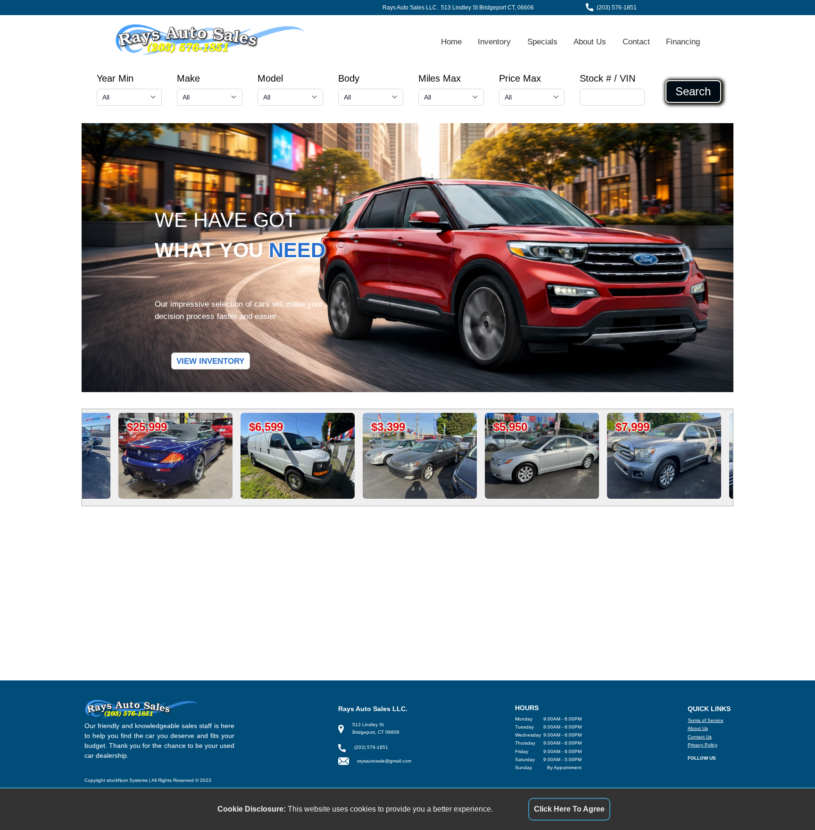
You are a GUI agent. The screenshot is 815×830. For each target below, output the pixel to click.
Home (451, 41)
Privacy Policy (702, 744)
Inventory (494, 41)
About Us (590, 41)
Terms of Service (706, 720)
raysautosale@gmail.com (384, 760)
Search (693, 91)
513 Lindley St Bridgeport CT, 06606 (487, 7)
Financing (683, 41)
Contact (636, 41)
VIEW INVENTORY (210, 361)
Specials (542, 41)
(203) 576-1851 (617, 7)
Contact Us (700, 736)
